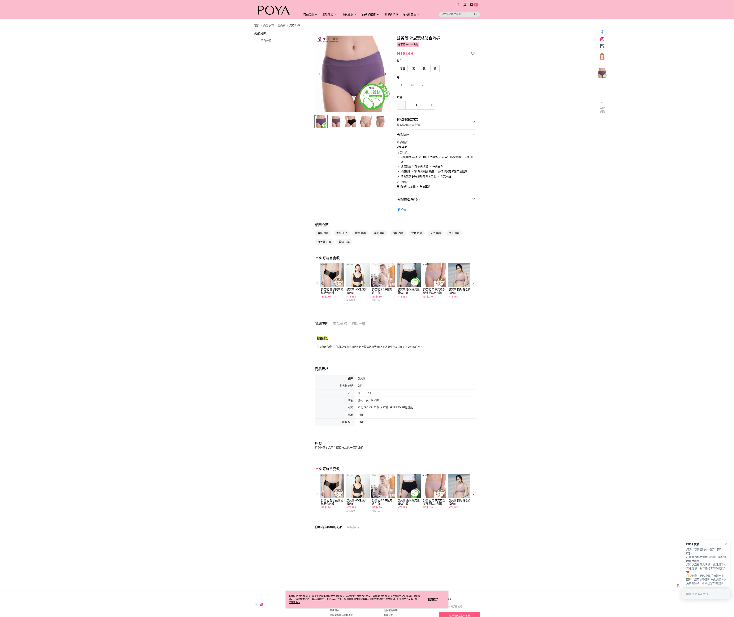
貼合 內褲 (454, 233)
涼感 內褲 (379, 233)
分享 (403, 209)
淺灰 (402, 68)
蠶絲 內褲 (344, 241)
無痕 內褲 (323, 233)
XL (423, 85)
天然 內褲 (435, 233)
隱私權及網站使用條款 (341, 615)
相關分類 (322, 225)
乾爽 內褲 (416, 233)
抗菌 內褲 (360, 233)
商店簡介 (334, 610)
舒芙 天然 (341, 233)
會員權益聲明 (391, 610)
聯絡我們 (388, 615)
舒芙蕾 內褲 (324, 241)
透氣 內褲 (398, 233)
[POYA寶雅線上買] (275, 10)
